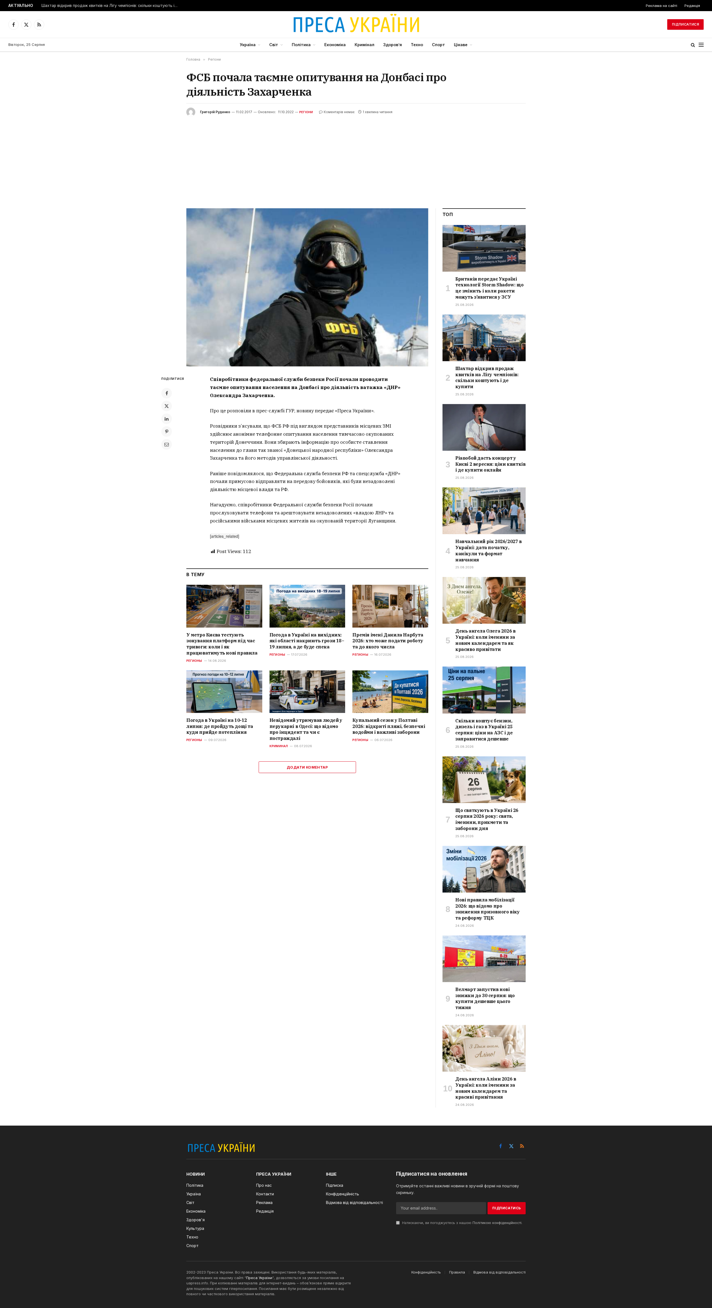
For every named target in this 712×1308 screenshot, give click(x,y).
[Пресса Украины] (356, 24)
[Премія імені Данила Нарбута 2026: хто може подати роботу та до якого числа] (390, 606)
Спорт (438, 44)
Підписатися (685, 24)
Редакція (692, 5)
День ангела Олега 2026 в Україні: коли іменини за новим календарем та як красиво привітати (485, 640)
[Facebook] (166, 393)
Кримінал (364, 44)
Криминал (279, 746)
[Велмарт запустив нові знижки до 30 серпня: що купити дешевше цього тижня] (484, 958)
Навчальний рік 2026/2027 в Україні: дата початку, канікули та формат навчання (488, 550)
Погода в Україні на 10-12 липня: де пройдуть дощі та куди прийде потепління (219, 726)
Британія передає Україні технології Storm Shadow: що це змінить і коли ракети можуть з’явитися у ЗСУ (489, 288)
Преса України (259, 1277)
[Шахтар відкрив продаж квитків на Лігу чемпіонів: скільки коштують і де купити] (484, 337)
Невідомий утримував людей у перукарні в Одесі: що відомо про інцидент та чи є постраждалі (306, 729)
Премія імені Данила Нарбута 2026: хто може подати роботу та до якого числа (387, 641)
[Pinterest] (166, 431)
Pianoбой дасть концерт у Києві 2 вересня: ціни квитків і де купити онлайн (490, 464)
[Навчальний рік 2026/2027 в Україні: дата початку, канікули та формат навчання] (484, 510)
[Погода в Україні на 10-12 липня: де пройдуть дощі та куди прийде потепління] (224, 691)
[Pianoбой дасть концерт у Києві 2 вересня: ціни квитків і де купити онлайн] (484, 427)
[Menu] (701, 45)
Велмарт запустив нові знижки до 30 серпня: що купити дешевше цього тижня (485, 998)
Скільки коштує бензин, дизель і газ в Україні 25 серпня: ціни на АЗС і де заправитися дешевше (484, 730)
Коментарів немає (339, 112)
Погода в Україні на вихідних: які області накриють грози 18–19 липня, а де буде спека (307, 641)
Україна (248, 44)
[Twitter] (166, 406)
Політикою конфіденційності (497, 1223)
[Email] (166, 444)
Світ (273, 44)
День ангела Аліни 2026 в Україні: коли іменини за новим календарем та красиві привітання (485, 1088)
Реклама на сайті (661, 5)
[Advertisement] (356, 158)
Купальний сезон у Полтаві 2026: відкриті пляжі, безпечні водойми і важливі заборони (388, 726)
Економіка (335, 44)
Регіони (306, 112)
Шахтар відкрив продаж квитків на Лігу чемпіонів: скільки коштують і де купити (111, 5)
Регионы (194, 661)
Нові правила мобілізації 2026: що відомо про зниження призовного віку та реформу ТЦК (487, 909)
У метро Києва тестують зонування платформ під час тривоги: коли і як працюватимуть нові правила (222, 644)
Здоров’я (392, 44)
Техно (417, 44)
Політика (301, 44)
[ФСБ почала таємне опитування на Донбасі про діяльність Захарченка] (307, 287)
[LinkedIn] (166, 418)
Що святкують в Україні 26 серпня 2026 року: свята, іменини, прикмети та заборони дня (486, 819)
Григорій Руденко (215, 112)
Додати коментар (307, 767)
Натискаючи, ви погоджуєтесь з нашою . (461, 1223)
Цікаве (461, 44)
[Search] (693, 45)
